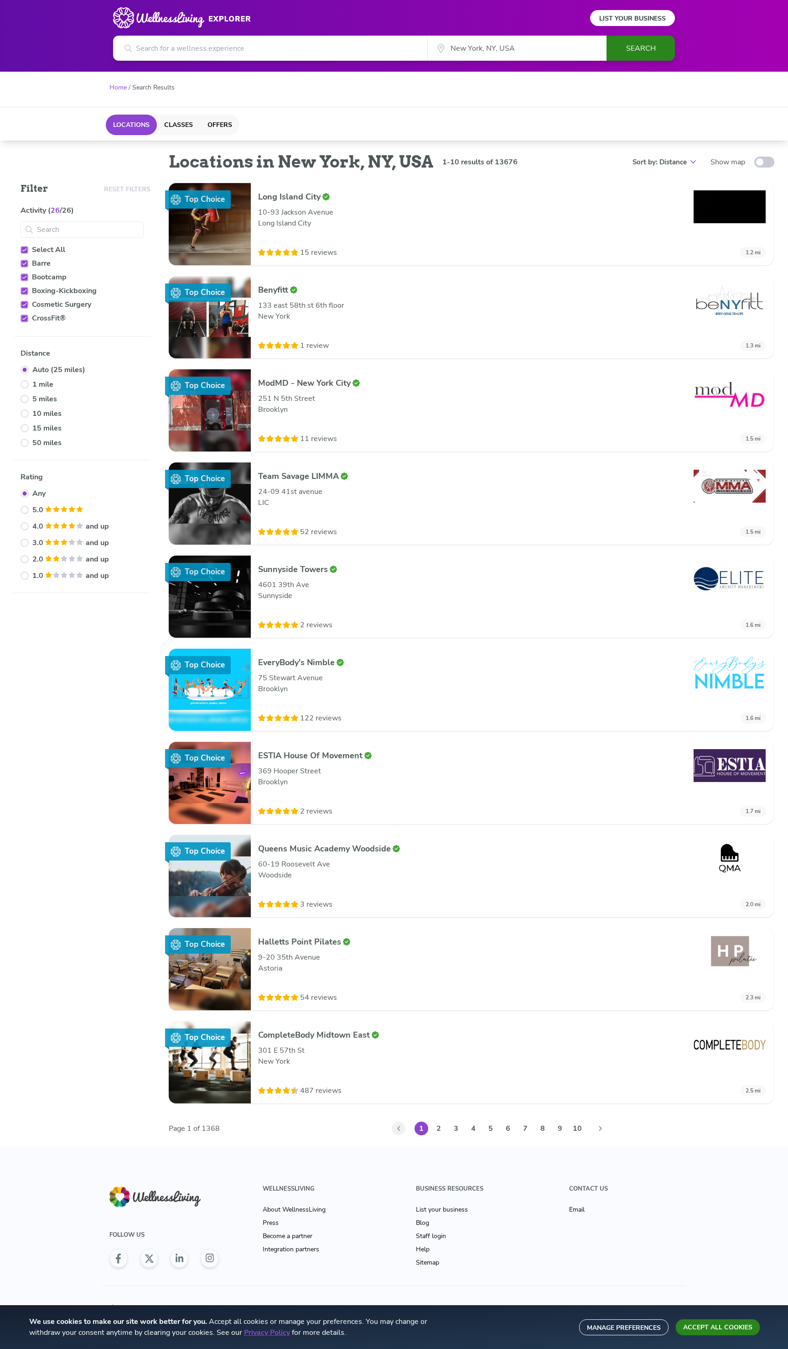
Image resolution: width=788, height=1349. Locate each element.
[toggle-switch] (764, 162)
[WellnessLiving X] (149, 1258)
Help (423, 1249)
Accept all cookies (717, 1327)
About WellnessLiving (294, 1209)
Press (271, 1222)
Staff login (431, 1236)
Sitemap (427, 1262)
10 (577, 1128)
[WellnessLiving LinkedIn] (179, 1258)
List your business (442, 1209)
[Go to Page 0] (398, 1128)
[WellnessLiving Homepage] (164, 1196)
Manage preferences (624, 1327)
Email (577, 1209)
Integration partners (291, 1249)
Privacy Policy (267, 1333)
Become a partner (287, 1236)
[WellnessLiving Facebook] (118, 1258)
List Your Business (632, 18)
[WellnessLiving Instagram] (210, 1258)
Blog (422, 1222)
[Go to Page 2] (600, 1128)
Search (641, 48)
